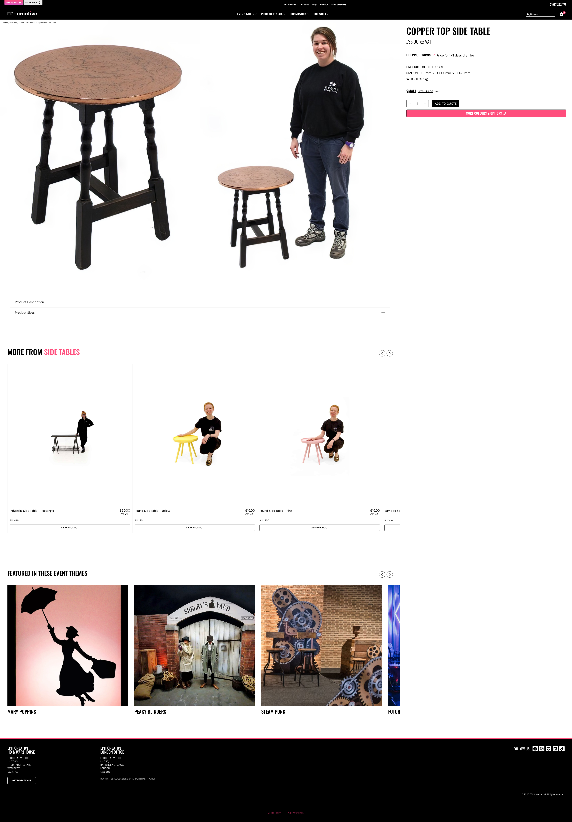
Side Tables (30, 22)
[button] (382, 353)
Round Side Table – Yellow (152, 511)
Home (5, 22)
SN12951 (139, 520)
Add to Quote (446, 104)
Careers (305, 4)
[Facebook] (535, 748)
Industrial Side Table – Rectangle (32, 511)
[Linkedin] (555, 748)
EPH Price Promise (419, 55)
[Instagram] (541, 748)
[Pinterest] (548, 748)
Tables (21, 22)
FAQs (314, 4)
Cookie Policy (274, 812)
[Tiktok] (562, 748)
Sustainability (291, 4)
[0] (561, 14)
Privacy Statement (295, 812)
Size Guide (425, 91)
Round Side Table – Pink (275, 511)
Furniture (13, 22)
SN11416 (388, 520)
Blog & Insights (338, 4)
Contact (324, 4)
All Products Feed (536, 761)
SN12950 (264, 520)
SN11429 (14, 520)
